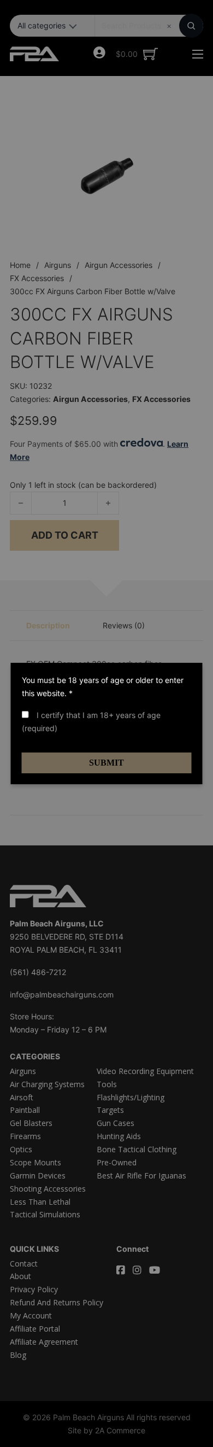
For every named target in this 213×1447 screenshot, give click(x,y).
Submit (106, 762)
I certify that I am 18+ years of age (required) (91, 721)
